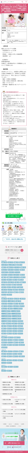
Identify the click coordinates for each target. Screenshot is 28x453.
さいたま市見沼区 (5, 318)
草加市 (7, 323)
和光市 (9, 306)
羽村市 (9, 262)
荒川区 (3, 294)
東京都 (2, 260)
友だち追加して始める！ (14, 216)
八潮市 (3, 326)
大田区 (3, 289)
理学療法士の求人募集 (20, 384)
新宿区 (7, 284)
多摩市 (8, 279)
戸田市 (19, 321)
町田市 (3, 279)
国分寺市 (11, 272)
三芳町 (20, 303)
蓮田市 (8, 333)
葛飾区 (15, 292)
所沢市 (3, 301)
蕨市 (3, 323)
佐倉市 (3, 353)
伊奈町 (19, 326)
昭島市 (21, 269)
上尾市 (14, 326)
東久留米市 (4, 272)
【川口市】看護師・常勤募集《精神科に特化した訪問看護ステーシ (4, 233)
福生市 (21, 262)
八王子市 (15, 277)
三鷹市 (3, 277)
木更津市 (21, 356)
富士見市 (3, 303)
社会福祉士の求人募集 (8, 403)
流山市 (14, 351)
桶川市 (8, 328)
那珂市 (8, 362)
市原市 (8, 353)
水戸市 (3, 360)
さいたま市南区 (14, 311)
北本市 (14, 328)
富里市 (3, 356)
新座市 (15, 303)
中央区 (18, 284)
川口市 (13, 321)
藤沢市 (14, 340)
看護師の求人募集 (7, 382)
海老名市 (3, 342)
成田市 (8, 356)
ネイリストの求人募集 (20, 409)
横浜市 (9, 337)
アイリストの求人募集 (8, 413)
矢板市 (9, 366)
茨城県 (2, 358)
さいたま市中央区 (15, 313)
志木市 (9, 303)
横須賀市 (16, 337)
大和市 (9, 340)
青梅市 (3, 262)
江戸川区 (3, 292)
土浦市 (8, 360)
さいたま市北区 (15, 316)
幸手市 (19, 333)
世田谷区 (9, 282)
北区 (3, 284)
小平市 (16, 272)
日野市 (22, 277)
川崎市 (3, 340)
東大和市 (10, 269)
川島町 (9, 308)
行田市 (14, 331)
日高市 (9, 298)
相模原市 (3, 337)
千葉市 (3, 351)
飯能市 (3, 298)
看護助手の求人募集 (19, 382)
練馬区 (19, 279)
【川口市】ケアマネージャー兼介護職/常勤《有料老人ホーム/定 (22, 233)
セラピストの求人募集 (20, 413)
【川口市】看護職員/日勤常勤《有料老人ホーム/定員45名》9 (16, 233)
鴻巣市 (3, 328)
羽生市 (19, 331)
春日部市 (20, 323)
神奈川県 (3, 335)
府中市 (16, 269)
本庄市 (3, 331)
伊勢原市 (14, 344)
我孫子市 (14, 356)
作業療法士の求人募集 (8, 387)
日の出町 (3, 264)
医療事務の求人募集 (7, 393)
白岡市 (14, 333)
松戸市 (9, 351)
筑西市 (19, 360)
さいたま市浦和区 (5, 313)
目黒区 (14, 289)
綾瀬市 (8, 344)
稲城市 (14, 279)
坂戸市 (21, 306)
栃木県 (2, 365)
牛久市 (3, 362)
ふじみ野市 (10, 301)
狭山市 (15, 298)
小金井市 (15, 274)
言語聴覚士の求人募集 (20, 387)
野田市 (14, 353)
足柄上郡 (21, 344)
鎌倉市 (15, 342)
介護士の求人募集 (7, 399)
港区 (8, 287)
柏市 (19, 353)
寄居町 (8, 331)
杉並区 (3, 282)
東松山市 (3, 308)
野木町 (15, 366)
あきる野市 (11, 264)
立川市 (16, 267)
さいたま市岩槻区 (5, 321)
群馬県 (2, 369)
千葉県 (2, 349)
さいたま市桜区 (5, 311)
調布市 (21, 274)
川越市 (17, 301)
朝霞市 (3, 306)
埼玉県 (2, 297)
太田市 (3, 370)
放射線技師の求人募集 (8, 389)
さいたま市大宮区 (5, 316)
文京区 (13, 287)
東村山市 (3, 269)
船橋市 (20, 351)
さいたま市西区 (17, 308)
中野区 (16, 282)
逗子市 (9, 342)
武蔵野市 (9, 277)
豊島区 (13, 284)
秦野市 (3, 344)
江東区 (9, 292)
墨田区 (20, 292)
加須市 (3, 333)
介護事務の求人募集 (19, 403)
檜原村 (3, 267)
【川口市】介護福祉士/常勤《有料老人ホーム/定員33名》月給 (10, 233)
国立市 (9, 274)
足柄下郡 (3, 347)
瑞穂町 (15, 262)
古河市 (14, 360)
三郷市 (14, 323)
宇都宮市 (3, 366)
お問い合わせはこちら (14, 443)
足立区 (20, 289)
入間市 (21, 298)
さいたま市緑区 (15, 318)
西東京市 (3, 274)
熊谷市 (19, 328)
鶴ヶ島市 (15, 306)
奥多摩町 (18, 264)
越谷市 (8, 326)
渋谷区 (3, 287)
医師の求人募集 (6, 384)
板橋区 (21, 282)
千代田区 (19, 287)
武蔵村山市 (9, 267)
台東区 (8, 294)
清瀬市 (22, 267)
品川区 (9, 289)
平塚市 (20, 342)
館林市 (8, 370)
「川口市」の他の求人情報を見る (14, 239)
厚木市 (20, 340)
